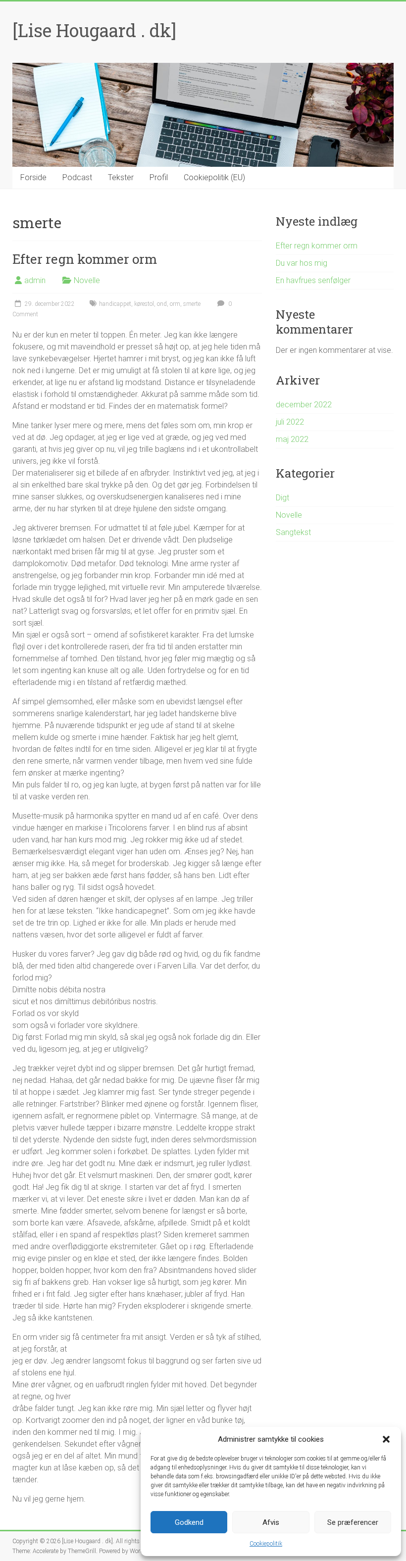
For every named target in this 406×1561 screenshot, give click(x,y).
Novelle (87, 280)
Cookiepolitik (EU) (214, 177)
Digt (282, 497)
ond (162, 303)
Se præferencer (352, 1522)
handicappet (115, 303)
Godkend (189, 1522)
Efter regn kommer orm (84, 258)
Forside (33, 177)
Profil (159, 177)
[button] (386, 1439)
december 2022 (304, 404)
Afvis (270, 1522)
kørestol (144, 303)
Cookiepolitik (266, 1543)
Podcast (77, 177)
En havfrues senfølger (313, 280)
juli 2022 (290, 422)
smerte (192, 303)
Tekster (121, 177)
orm (175, 303)
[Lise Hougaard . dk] (94, 30)
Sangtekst (293, 532)
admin (35, 280)
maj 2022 (292, 439)
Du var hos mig (301, 263)
